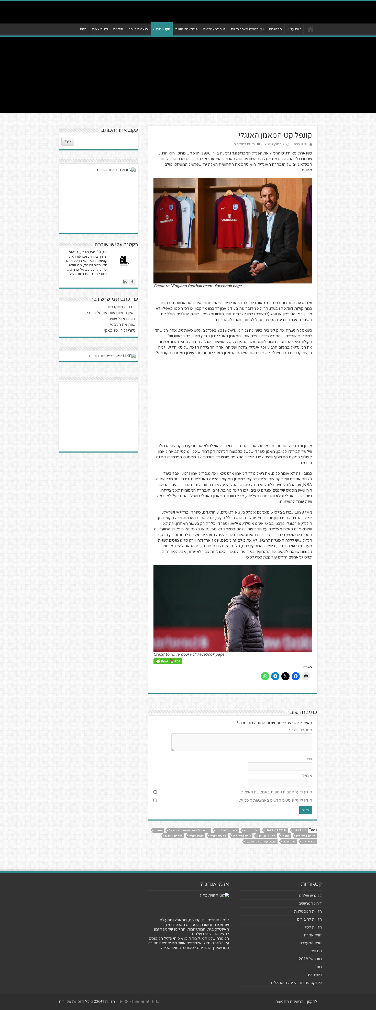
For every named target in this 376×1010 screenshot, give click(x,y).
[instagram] (131, 1002)
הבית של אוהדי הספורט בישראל (189, 830)
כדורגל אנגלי (218, 836)
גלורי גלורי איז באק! (120, 330)
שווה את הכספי (123, 324)
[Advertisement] (188, 75)
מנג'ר (317, 967)
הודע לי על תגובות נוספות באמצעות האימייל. (276, 792)
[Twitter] (148, 1002)
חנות (83, 29)
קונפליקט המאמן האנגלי (261, 841)
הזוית (285, 836)
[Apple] (143, 1002)
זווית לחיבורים (242, 836)
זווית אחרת (313, 935)
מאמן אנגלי (196, 836)
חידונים (118, 29)
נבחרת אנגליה (173, 836)
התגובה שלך (300, 730)
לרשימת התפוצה (289, 1001)
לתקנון (312, 1001)
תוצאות (97, 29)
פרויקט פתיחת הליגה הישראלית (296, 982)
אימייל (307, 775)
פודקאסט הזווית (186, 29)
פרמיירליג (289, 841)
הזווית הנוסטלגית (308, 911)
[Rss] (157, 1002)
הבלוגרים (275, 29)
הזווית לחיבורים (244, 144)
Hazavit (300, 830)
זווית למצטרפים (214, 29)
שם (309, 759)
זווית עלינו (294, 29)
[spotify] (126, 1002)
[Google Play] (121, 1002)
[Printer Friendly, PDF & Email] (167, 661)
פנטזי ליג (314, 974)
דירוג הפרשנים (310, 903)
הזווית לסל (313, 927)
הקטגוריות (163, 29)
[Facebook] (152, 1002)
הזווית (158, 830)
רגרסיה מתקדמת (122, 307)
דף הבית (310, 28)
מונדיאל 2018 (310, 959)
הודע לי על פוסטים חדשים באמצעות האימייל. (275, 800)
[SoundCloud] (137, 1002)
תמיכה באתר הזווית (245, 29)
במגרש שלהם (310, 895)
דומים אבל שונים (122, 318)
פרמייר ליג (308, 841)
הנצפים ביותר (138, 29)
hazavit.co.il (276, 830)
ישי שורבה (300, 144)
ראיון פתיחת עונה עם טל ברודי (111, 313)
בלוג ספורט (251, 830)
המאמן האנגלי (266, 836)
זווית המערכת (310, 943)
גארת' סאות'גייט (226, 830)
